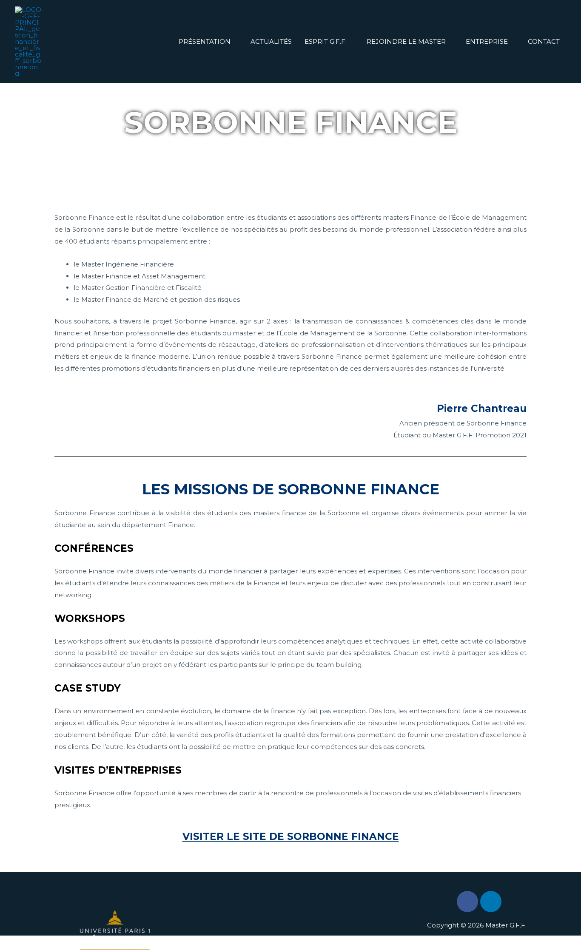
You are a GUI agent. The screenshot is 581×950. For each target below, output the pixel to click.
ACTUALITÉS (271, 41)
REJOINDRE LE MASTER (406, 41)
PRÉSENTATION (205, 41)
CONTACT (544, 41)
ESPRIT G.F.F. (326, 41)
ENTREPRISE (487, 41)
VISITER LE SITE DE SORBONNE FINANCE (290, 836)
